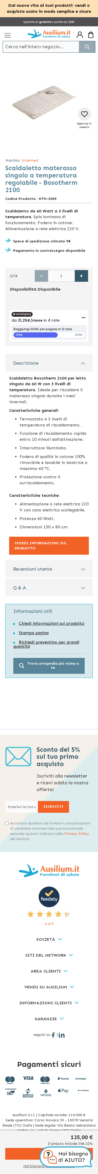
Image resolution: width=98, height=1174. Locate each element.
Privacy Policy (76, 833)
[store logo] (49, 33)
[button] (84, 118)
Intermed (29, 160)
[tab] (49, 362)
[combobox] (49, 47)
